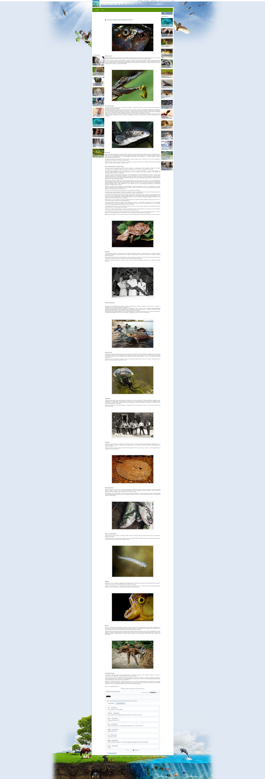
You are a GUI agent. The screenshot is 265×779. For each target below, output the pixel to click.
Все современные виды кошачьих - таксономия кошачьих (98, 74)
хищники (120, 700)
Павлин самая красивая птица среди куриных (98, 156)
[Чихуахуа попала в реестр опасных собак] (167, 44)
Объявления (129, 4)
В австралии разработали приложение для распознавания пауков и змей (166, 55)
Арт (148, 4)
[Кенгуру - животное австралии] (98, 62)
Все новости (131, 688)
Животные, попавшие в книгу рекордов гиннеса (98, 136)
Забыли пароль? (154, 0)
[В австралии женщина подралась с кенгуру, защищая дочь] (167, 156)
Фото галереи (123, 4)
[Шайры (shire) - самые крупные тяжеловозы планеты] (98, 143)
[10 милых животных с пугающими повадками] (167, 166)
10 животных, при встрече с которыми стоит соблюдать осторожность (166, 76)
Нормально (153, 692)
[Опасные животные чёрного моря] (98, 123)
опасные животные (114, 700)
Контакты (163, 756)
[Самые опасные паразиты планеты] (98, 103)
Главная (97, 9)
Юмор (117, 4)
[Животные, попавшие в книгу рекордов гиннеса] (98, 133)
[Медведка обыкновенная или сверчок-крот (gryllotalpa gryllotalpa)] (98, 82)
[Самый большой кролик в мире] (98, 113)
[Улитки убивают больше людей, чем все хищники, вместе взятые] (167, 125)
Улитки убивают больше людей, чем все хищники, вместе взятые (166, 127)
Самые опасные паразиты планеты (98, 105)
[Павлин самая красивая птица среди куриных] (98, 154)
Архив (133, 756)
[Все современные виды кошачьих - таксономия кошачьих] (98, 72)
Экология (113, 4)
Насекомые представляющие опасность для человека (166, 117)
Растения (108, 4)
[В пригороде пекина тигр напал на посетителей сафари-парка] (167, 146)
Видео (138, 4)
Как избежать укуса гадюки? (165, 87)
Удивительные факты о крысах (97, 95)
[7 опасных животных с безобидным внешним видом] (167, 33)
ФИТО (106, 756)
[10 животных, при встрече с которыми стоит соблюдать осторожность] (167, 74)
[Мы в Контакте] (166, 14)
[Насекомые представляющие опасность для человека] (167, 115)
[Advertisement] (97, 33)
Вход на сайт (140, 0)
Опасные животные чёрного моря (97, 126)
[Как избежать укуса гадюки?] (167, 84)
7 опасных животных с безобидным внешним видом (166, 35)
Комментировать (120, 703)
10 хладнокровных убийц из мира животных (166, 138)
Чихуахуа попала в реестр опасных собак (166, 46)
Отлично (156, 692)
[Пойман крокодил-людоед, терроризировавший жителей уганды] (167, 105)
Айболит (116, 756)
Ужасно (151, 692)
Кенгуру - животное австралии (97, 64)
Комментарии (111, 703)
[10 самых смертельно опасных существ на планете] (167, 95)
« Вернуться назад (124, 688)
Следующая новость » (140, 688)
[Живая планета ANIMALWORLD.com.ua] (95, 4)
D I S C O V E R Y (96, 0)
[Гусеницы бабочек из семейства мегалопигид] (167, 64)
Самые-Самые (144, 4)
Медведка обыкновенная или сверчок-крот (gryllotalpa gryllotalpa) (98, 84)
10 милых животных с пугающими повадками (166, 169)
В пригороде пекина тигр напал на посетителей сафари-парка (166, 148)
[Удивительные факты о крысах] (98, 92)
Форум (134, 4)
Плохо (152, 692)
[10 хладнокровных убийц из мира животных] (167, 136)
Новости (111, 756)
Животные (103, 4)
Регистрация (146, 0)
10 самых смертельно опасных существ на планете (166, 96)
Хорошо (155, 692)
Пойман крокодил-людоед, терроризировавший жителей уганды (166, 107)
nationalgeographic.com (114, 686)
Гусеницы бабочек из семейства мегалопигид (166, 67)
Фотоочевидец (127, 756)
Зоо (102, 9)
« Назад (127, 750)
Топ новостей (96, 55)
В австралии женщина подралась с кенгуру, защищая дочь (166, 158)
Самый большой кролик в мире (98, 115)
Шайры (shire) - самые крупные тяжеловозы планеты (97, 145)
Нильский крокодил (127, 700)
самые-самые (134, 700)
